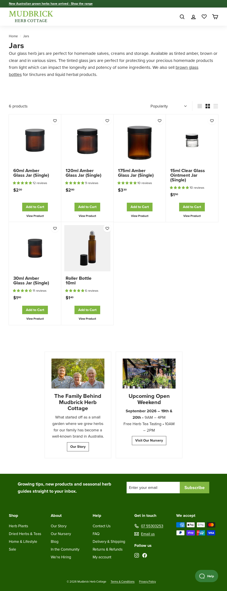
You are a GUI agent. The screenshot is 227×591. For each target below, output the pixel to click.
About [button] (56, 515)
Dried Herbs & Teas (25, 534)
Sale (12, 549)
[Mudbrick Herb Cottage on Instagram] (136, 555)
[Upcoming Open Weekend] (149, 374)
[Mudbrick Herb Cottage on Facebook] (144, 555)
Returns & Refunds (108, 549)
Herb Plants (18, 526)
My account (102, 557)
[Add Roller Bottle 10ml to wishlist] (107, 228)
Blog (55, 541)
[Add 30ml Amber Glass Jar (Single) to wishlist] (55, 228)
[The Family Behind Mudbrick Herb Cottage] (77, 374)
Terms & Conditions (123, 581)
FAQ (96, 534)
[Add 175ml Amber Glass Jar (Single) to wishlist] (160, 121)
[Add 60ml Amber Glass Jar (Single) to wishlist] (55, 121)
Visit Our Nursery (149, 440)
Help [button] (97, 515)
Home (13, 36)
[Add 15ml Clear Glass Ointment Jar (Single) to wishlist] (212, 121)
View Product (35, 216)
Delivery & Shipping (109, 541)
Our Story (78, 446)
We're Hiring (61, 557)
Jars (26, 36)
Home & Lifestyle (23, 541)
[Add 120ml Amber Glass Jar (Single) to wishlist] (107, 121)
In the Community (65, 549)
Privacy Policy (147, 581)
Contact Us (102, 526)
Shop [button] (13, 515)
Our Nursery (61, 534)
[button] (23, 183)
